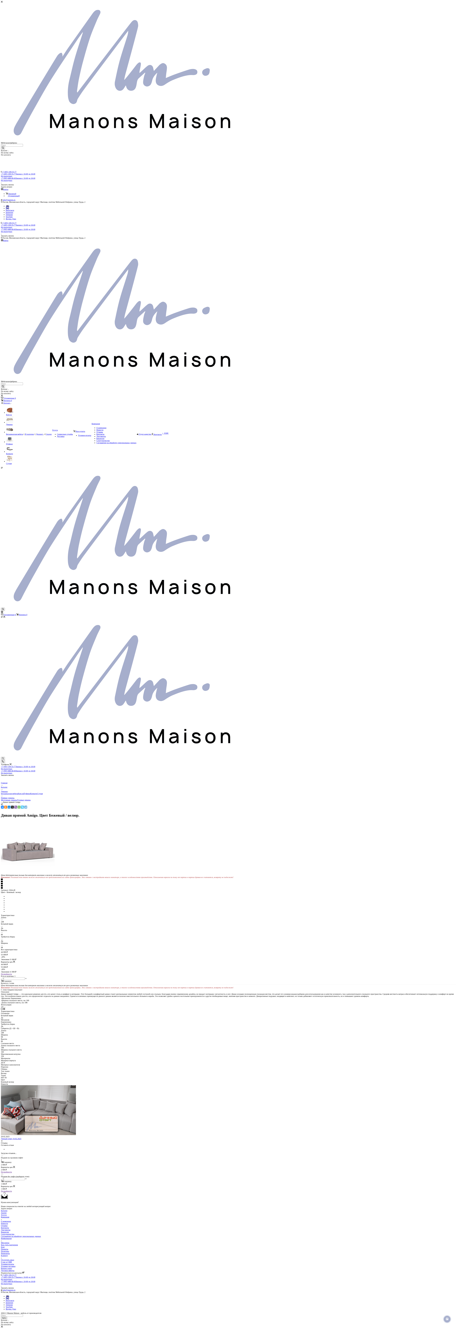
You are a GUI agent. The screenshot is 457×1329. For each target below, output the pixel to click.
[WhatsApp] (19, 807)
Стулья (40, 794)
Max (7, 208)
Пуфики (27, 794)
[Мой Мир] (9, 807)
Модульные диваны (9, 800)
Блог (3, 1247)
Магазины (5, 1243)
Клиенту (4, 1256)
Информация (6, 1238)
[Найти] (3, 148)
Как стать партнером (9, 1245)
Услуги (4, 1215)
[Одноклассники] (5, 807)
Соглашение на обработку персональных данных (21, 1236)
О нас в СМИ (6, 1262)
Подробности (6, 974)
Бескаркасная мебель (9, 794)
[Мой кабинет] (2, 612)
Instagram (9, 212)
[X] (12, 807)
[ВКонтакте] (2, 807)
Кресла (21, 794)
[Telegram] (25, 807)
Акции (4, 1213)
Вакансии (5, 1232)
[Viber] (15, 807)
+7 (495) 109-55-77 (9, 172)
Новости (4, 1223)
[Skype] (22, 807)
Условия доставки (8, 1266)
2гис (7, 206)
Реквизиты (5, 1253)
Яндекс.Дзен (11, 219)
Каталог (4, 1211)
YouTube (9, 217)
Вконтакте (10, 210)
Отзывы (4, 1226)
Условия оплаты (7, 1264)
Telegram (9, 215)
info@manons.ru (9, 200)
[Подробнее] (1, 1141)
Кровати (33, 794)
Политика (5, 1251)
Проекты (4, 1249)
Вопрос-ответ (6, 1268)
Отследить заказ (7, 1260)
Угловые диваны (24, 800)
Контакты (5, 1228)
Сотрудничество (7, 1234)
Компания (5, 1217)
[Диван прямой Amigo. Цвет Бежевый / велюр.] (28, 873)
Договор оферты (7, 1271)
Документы (5, 1230)
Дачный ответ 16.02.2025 (11, 1139)
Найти (4, 1318)
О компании (6, 1221)
